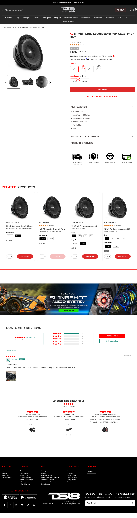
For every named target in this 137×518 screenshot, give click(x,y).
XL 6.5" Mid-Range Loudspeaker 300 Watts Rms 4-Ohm (117, 230)
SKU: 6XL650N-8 (12, 223)
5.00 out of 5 (30, 337)
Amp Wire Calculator (47, 480)
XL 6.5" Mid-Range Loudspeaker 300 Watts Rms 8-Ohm (84, 227)
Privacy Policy (71, 480)
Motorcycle (26, 18)
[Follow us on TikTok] (28, 505)
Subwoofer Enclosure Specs (50, 482)
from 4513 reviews (68, 406)
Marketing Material (46, 475)
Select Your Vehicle (71, 18)
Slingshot (57, 18)
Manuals (43, 473)
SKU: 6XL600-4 (110, 223)
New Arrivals (110, 18)
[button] (75, 45)
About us (69, 471)
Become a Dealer (7, 477)
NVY (119, 18)
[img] (11, 356)
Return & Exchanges (26, 480)
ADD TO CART (25, 256)
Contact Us (23, 471)
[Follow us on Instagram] (16, 505)
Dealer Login (5, 475)
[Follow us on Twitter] (10, 505)
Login (3, 471)
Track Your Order (25, 477)
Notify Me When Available (102, 97)
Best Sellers (98, 18)
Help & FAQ (24, 475)
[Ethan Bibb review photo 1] (11, 376)
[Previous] (6, 82)
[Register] (132, 503)
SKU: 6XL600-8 (77, 223)
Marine (36, 18)
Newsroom (70, 482)
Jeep (17, 18)
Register (4, 473)
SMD (126, 18)
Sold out (57, 256)
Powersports (46, 18)
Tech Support (24, 473)
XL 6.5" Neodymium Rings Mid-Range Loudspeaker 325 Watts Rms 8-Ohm (19, 227)
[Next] (50, 82)
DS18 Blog (70, 473)
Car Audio (8, 18)
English (90, 471)
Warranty (23, 482)
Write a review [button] (112, 336)
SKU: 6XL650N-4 (45, 223)
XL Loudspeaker (6, 27)
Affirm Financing (25, 484)
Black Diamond (68, 21)
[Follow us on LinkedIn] (34, 505)
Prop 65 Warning (72, 475)
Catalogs (43, 471)
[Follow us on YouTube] (22, 505)
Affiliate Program (72, 477)
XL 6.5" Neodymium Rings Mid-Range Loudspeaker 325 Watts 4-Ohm (52, 230)
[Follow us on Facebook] (4, 505)
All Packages (85, 18)
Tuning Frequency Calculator (50, 477)
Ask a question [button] (112, 341)
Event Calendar (46, 484)
